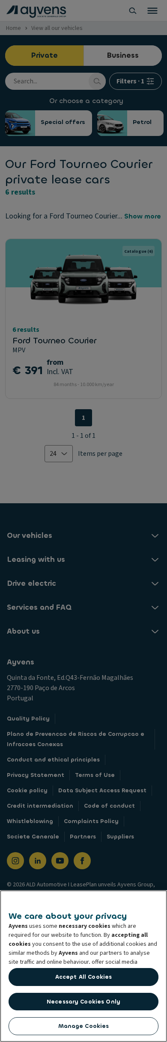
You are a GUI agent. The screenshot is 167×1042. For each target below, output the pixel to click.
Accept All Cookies (83, 976)
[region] (83, 966)
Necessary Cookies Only (83, 1001)
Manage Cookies (83, 1026)
